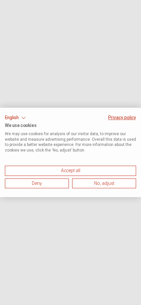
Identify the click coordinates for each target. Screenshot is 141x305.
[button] (15, 118)
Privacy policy (122, 117)
